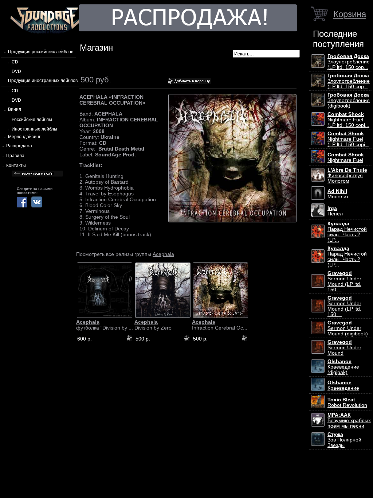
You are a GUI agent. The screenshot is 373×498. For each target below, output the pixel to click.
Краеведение (343, 385)
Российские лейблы (32, 119)
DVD (16, 71)
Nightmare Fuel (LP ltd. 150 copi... (348, 120)
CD (15, 62)
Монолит (338, 193)
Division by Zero (153, 325)
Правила (15, 155)
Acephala (163, 254)
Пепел (335, 211)
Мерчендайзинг (24, 136)
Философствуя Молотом (347, 175)
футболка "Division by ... (104, 325)
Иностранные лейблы (34, 129)
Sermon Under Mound (344, 347)
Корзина (349, 14)
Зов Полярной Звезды (344, 440)
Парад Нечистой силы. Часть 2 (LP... (347, 232)
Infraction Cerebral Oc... (219, 325)
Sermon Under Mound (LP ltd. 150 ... (344, 281)
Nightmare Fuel (345, 157)
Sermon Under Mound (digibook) (347, 328)
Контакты (16, 165)
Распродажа (19, 145)
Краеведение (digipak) (343, 367)
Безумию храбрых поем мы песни (349, 420)
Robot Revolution (347, 402)
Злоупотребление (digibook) (348, 100)
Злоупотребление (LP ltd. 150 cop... (348, 62)
